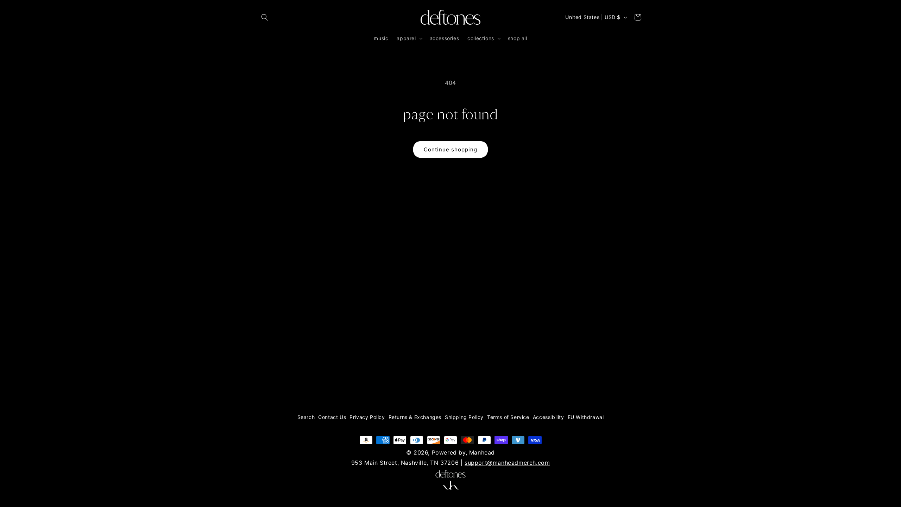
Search (306, 417)
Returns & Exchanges (415, 417)
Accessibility (548, 417)
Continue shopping (450, 149)
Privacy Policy (367, 417)
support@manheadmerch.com (507, 462)
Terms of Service (508, 417)
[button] (264, 17)
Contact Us (332, 417)
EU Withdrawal (586, 417)
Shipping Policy (464, 417)
